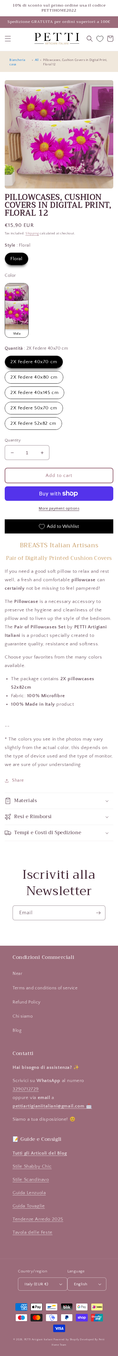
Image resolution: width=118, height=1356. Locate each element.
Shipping (32, 233)
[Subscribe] (98, 912)
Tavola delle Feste (33, 1232)
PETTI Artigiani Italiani (38, 1339)
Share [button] (18, 780)
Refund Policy (27, 1002)
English (80, 1284)
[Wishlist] (100, 39)
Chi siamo (23, 1016)
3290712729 (26, 1089)
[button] (8, 39)
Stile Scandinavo (31, 1179)
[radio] (16, 259)
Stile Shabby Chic (32, 1166)
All (37, 60)
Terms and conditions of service (45, 988)
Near (17, 973)
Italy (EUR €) (36, 1284)
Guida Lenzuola (29, 1192)
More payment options (59, 508)
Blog (17, 1030)
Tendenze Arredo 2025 (38, 1219)
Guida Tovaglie (29, 1206)
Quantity (13, 440)
